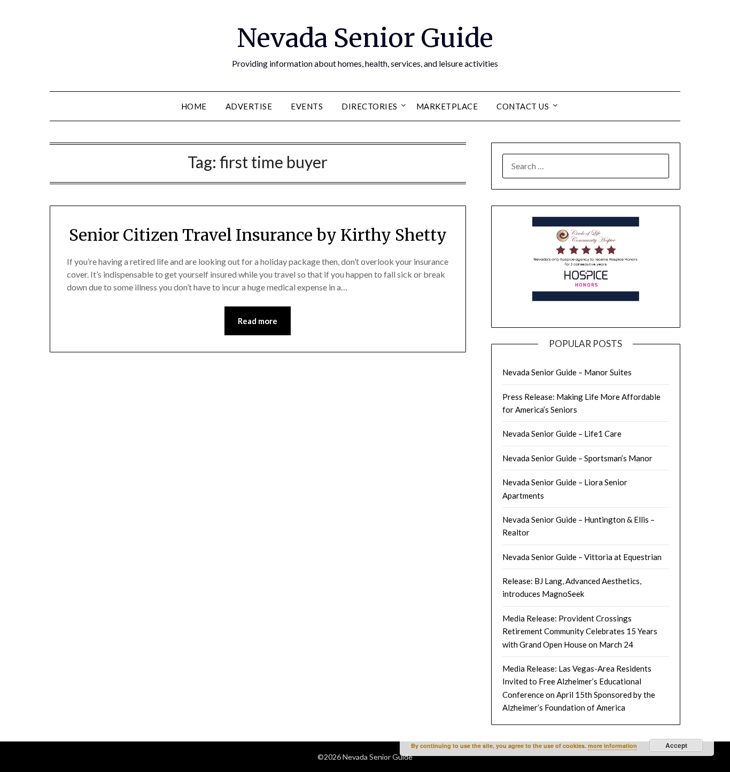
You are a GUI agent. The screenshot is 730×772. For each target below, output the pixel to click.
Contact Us (522, 106)
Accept (676, 745)
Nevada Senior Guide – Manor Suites (567, 372)
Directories (369, 106)
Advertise (249, 106)
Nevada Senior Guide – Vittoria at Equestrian (582, 557)
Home (194, 106)
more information (612, 746)
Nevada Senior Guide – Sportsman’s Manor (577, 458)
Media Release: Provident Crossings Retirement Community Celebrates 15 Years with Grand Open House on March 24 (579, 631)
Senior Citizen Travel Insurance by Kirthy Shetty (258, 235)
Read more (257, 321)
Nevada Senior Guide (365, 38)
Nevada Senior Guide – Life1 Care (562, 433)
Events (307, 106)
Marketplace (447, 106)
